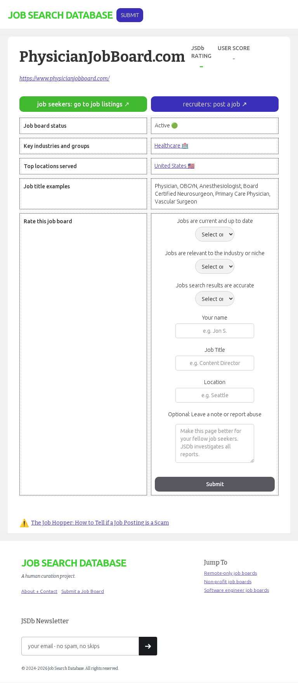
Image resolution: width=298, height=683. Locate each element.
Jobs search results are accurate (215, 285)
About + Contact (39, 591)
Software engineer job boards (236, 590)
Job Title (214, 350)
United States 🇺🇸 (174, 166)
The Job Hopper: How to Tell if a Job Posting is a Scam (100, 523)
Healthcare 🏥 (171, 146)
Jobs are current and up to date (215, 221)
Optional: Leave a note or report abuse (215, 414)
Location (214, 382)
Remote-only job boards (230, 572)
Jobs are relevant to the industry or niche (215, 253)
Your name (214, 318)
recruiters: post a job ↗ (215, 104)
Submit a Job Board (82, 591)
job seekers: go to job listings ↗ (83, 104)
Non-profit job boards (227, 581)
